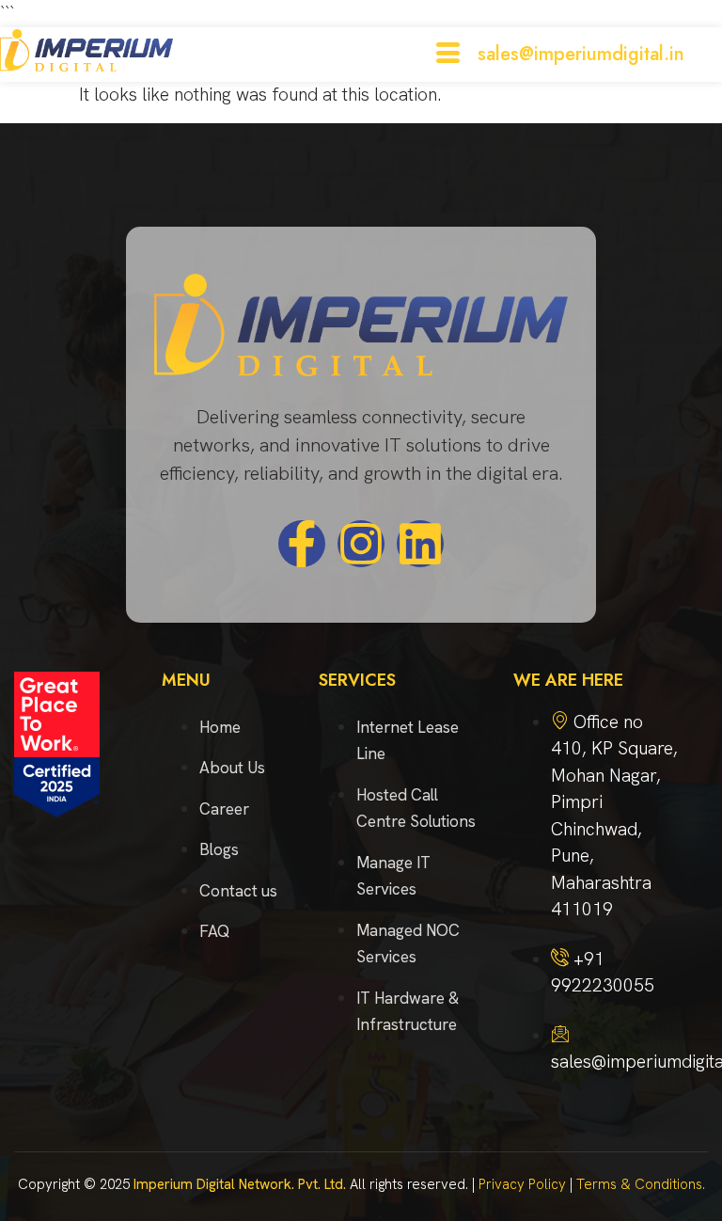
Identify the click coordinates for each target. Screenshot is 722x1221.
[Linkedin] (420, 543)
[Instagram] (361, 543)
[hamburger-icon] (448, 54)
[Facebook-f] (301, 543)
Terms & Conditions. (640, 1184)
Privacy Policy (522, 1184)
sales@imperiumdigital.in (581, 54)
